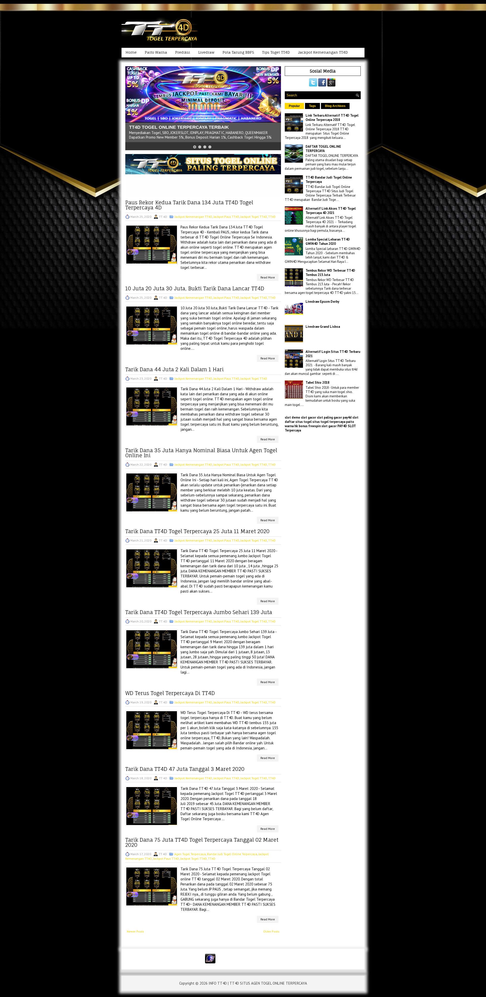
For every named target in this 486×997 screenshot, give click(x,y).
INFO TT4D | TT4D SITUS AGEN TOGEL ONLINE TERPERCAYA (258, 983)
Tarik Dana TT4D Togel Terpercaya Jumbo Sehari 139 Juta (198, 612)
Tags (312, 106)
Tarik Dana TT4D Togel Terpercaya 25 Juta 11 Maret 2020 (197, 531)
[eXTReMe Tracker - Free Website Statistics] (210, 962)
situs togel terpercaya (328, 422)
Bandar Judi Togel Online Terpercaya (232, 854)
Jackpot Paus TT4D (226, 217)
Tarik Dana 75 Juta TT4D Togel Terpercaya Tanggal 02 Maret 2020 (201, 842)
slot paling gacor (329, 417)
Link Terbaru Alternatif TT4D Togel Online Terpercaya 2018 (332, 117)
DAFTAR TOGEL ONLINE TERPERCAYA (323, 148)
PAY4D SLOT (346, 426)
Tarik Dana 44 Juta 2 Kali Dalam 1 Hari (174, 369)
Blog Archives (335, 106)
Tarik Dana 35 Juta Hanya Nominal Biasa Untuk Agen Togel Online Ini (201, 453)
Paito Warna (156, 52)
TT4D (272, 217)
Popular (294, 106)
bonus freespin (310, 426)
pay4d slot (350, 417)
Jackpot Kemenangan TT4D (323, 52)
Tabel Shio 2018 (317, 382)
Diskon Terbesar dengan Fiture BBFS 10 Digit (178, 127)
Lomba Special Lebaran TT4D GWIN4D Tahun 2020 (328, 241)
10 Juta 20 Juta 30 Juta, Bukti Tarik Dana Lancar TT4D (194, 288)
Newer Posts (135, 931)
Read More (267, 277)
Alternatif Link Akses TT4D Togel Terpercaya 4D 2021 (331, 210)
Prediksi (182, 52)
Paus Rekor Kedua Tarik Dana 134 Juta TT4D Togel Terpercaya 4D (189, 205)
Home (131, 52)
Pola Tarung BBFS (238, 52)
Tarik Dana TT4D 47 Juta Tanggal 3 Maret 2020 (185, 769)
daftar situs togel (298, 422)
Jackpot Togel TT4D (253, 217)
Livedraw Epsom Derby (322, 301)
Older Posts (271, 931)
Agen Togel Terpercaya (190, 854)
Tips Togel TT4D (276, 52)
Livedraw (206, 52)
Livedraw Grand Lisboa (323, 326)
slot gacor (308, 417)
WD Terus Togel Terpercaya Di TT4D (170, 693)
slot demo (292, 417)
